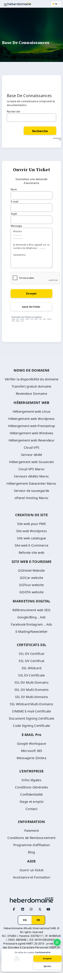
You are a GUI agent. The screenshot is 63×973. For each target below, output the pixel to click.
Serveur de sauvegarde (31, 490)
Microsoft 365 (31, 751)
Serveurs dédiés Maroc (31, 476)
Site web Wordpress (31, 531)
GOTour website (31, 585)
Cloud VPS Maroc (31, 469)
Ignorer (47, 966)
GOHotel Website (31, 570)
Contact (31, 809)
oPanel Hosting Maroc (32, 498)
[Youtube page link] (48, 909)
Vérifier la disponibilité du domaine (31, 379)
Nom (14, 189)
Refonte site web (31, 552)
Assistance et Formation (31, 877)
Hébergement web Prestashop (31, 426)
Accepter (47, 958)
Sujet (14, 213)
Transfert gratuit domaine (31, 386)
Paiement (31, 830)
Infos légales (31, 780)
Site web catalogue (31, 538)
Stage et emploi (32, 801)
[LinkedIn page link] (23, 909)
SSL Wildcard (32, 668)
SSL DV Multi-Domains (31, 682)
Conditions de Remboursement (31, 838)
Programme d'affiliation (31, 845)
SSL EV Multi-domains (31, 697)
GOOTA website (31, 592)
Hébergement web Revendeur (32, 440)
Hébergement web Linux (31, 411)
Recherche (13, 111)
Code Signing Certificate (31, 725)
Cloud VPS (31, 447)
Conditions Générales (31, 787)
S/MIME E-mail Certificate (31, 711)
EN (25, 920)
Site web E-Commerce (31, 545)
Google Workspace (31, 743)
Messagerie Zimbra (31, 758)
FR (38, 920)
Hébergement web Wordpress (31, 419)
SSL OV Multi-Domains (31, 689)
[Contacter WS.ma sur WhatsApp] (57, 942)
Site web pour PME (31, 524)
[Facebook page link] (14, 909)
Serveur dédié (31, 455)
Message (16, 226)
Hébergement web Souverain (31, 462)
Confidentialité (31, 794)
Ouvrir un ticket (32, 870)
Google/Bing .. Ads (31, 617)
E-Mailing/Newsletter (32, 631)
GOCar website (31, 578)
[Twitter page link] (40, 909)
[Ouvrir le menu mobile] (5, 5)
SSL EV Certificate (31, 675)
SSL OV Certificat (31, 661)
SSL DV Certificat (31, 653)
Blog (31, 852)
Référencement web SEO (31, 610)
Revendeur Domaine (31, 393)
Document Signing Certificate (31, 718)
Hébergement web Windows (31, 433)
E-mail (14, 201)
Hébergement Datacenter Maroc (31, 483)
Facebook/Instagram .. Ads (31, 624)
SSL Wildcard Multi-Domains (31, 704)
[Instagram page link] (31, 909)
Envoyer (31, 293)
